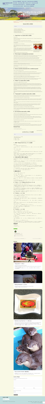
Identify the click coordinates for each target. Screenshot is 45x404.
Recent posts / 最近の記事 (17, 1)
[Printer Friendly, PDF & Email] (15, 228)
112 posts (21, 233)
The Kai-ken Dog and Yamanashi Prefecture (35, 96)
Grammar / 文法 (24, 1)
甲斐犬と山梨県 (22, 186)
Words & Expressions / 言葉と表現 (32, 1)
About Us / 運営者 (30, 401)
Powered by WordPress (5, 401)
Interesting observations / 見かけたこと (19, 4)
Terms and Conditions (39, 402)
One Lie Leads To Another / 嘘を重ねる (22, 371)
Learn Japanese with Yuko (7, 3)
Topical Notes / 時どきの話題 (30, 4)
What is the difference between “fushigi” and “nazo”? (20, 129)
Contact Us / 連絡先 (35, 401)
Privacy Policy (35, 402)
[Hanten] (37, 46)
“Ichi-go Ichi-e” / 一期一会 (19, 263)
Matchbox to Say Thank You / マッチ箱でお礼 (23, 320)
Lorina (10, 401)
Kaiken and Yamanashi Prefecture (18, 128)
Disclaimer (38, 401)
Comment (15, 379)
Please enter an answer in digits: (17, 390)
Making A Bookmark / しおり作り (21, 284)
